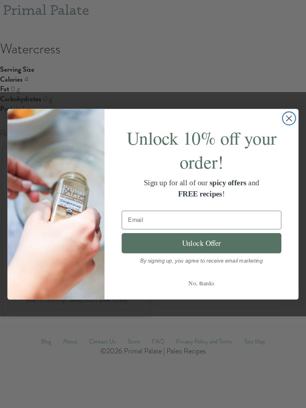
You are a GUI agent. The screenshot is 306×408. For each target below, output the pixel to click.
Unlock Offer (201, 243)
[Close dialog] (289, 118)
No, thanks (201, 283)
